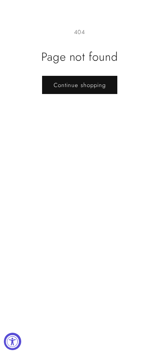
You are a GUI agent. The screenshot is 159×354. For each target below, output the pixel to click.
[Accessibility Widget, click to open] (12, 341)
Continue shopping (80, 85)
